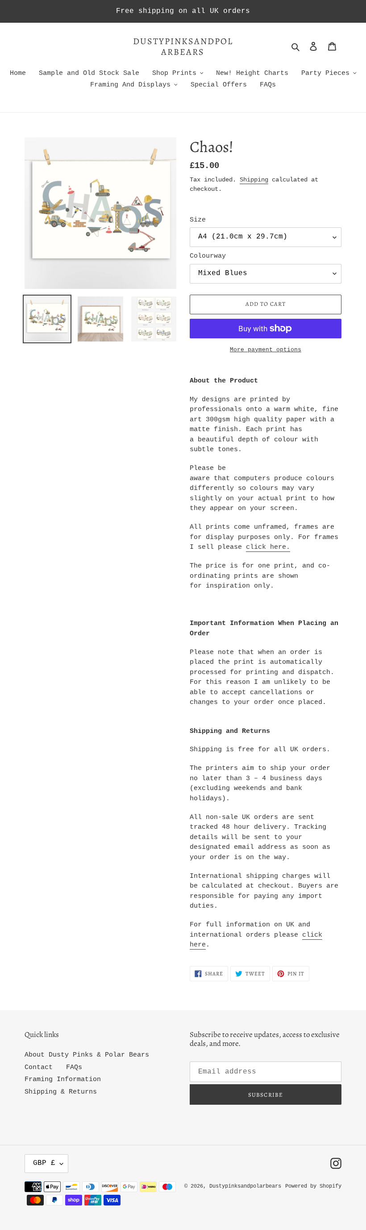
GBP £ (44, 1163)
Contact (39, 1067)
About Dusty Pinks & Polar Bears (87, 1055)
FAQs (74, 1067)
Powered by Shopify (313, 1186)
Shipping (254, 179)
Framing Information (63, 1079)
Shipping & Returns (61, 1092)
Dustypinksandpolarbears (183, 47)
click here (266, 547)
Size (198, 220)
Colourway (208, 256)
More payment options (265, 349)
